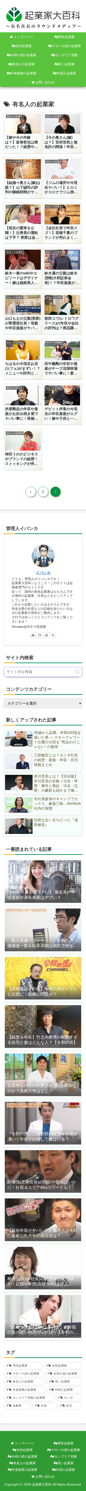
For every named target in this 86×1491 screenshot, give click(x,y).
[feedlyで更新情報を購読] (46, 635)
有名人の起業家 (24, 1463)
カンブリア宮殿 (65, 1456)
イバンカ (43, 573)
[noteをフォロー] (40, 635)
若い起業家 (66, 1463)
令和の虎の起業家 (24, 1456)
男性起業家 (66, 1443)
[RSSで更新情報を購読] (53, 635)
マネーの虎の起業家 (65, 1450)
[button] (78, 671)
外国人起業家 (65, 1469)
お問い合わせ (44, 1476)
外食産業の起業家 (24, 1469)
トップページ (24, 1443)
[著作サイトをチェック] (33, 635)
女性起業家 (25, 1450)
